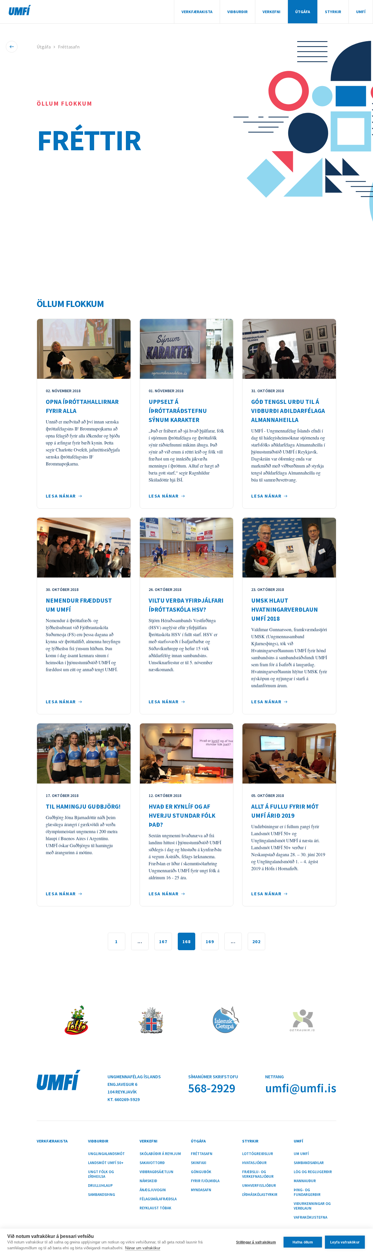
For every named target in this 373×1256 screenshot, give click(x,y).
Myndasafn (201, 1190)
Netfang (274, 1076)
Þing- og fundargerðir (307, 1192)
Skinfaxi (198, 1163)
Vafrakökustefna (310, 1217)
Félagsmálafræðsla (158, 1199)
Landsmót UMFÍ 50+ (106, 1163)
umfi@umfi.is (300, 1088)
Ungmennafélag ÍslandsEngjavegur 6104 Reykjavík (134, 1084)
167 (163, 941)
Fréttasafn (69, 47)
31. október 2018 (267, 390)
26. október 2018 (165, 589)
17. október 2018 (62, 795)
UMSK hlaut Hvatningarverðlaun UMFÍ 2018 (284, 609)
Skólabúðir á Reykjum (160, 1154)
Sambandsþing (101, 1194)
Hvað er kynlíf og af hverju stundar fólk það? (182, 815)
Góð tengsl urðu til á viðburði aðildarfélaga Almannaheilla (288, 411)
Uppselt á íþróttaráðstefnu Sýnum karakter (178, 411)
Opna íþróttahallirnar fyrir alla (82, 406)
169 (210, 941)
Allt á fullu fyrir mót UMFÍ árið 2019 (285, 811)
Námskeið (148, 1181)
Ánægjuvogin (153, 1190)
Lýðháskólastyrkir (259, 1194)
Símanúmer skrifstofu (213, 1076)
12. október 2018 (165, 795)
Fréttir (89, 139)
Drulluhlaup (100, 1185)
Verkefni (271, 11)
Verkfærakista (197, 11)
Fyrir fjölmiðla (205, 1181)
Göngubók (201, 1172)
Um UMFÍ (301, 1154)
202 (256, 941)
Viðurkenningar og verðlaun (312, 1206)
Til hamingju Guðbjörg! (83, 806)
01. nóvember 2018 (166, 390)
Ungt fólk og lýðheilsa (101, 1174)
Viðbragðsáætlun (156, 1172)
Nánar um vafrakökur (142, 1248)
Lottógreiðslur (257, 1154)
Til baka (11, 47)
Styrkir (333, 11)
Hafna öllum (303, 1242)
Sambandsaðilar (309, 1163)
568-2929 (211, 1088)
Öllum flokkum (64, 103)
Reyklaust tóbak (155, 1208)
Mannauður (305, 1181)
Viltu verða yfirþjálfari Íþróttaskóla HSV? (186, 604)
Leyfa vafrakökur (345, 1242)
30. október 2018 (62, 589)
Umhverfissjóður (259, 1185)
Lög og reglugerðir (313, 1172)
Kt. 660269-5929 (124, 1099)
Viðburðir (237, 11)
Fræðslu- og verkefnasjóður (258, 1174)
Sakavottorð (152, 1163)
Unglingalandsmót (106, 1154)
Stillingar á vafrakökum (256, 1242)
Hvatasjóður (254, 1163)
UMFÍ (20, 10)
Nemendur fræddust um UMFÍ (79, 604)
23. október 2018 (267, 589)
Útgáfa (302, 11)
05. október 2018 (267, 795)
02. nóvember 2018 (63, 390)
